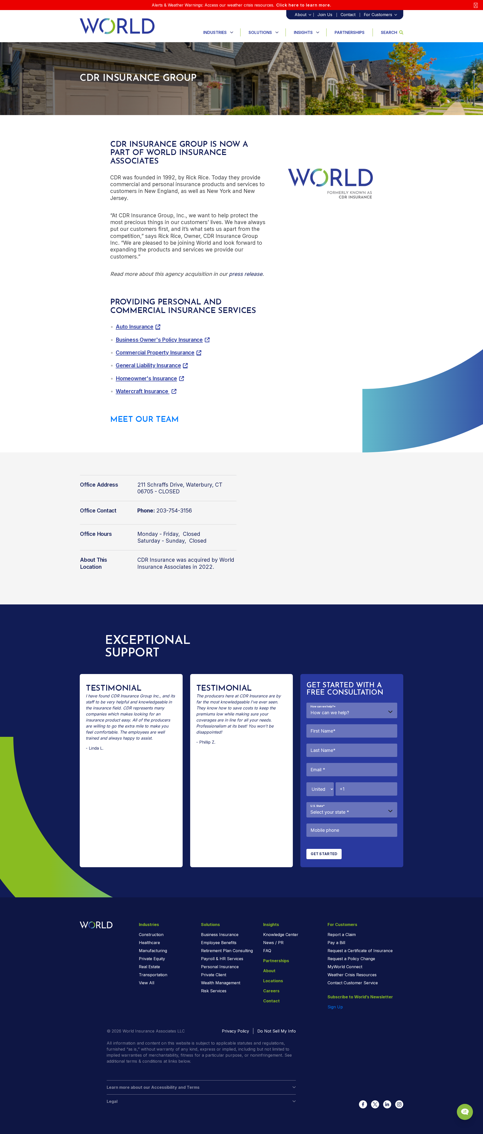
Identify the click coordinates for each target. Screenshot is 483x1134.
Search (389, 32)
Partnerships (350, 32)
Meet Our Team (144, 420)
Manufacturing (153, 950)
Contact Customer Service (353, 982)
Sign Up (335, 1006)
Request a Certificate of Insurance (360, 950)
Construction (151, 934)
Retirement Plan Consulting (227, 950)
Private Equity (152, 958)
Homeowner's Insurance (146, 378)
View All (146, 982)
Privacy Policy (235, 1031)
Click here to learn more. (303, 5)
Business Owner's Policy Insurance (159, 340)
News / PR (273, 942)
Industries (215, 32)
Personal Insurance (220, 966)
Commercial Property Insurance (155, 352)
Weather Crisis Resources (352, 974)
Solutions (260, 32)
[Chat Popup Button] (465, 1112)
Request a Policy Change (351, 958)
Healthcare (149, 942)
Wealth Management (220, 982)
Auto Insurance (134, 327)
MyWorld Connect (345, 966)
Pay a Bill (336, 942)
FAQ (267, 950)
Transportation (153, 974)
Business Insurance (219, 934)
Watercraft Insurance (143, 391)
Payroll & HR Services (222, 958)
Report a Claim (342, 934)
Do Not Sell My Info (276, 1031)
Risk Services (213, 990)
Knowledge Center (280, 934)
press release (245, 274)
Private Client (213, 974)
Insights (303, 32)
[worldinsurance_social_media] (363, 1104)
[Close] (476, 5)
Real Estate (149, 966)
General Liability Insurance (148, 365)
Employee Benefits (218, 942)
